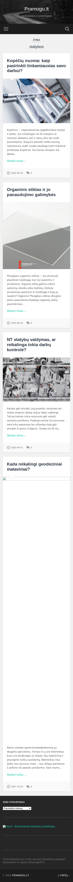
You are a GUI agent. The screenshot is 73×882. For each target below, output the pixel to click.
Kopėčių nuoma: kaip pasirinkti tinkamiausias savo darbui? (36, 65)
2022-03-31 (17, 447)
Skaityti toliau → (17, 161)
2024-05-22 (17, 173)
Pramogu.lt (36, 9)
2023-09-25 (17, 323)
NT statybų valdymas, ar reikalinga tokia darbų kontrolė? (31, 344)
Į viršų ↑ (64, 875)
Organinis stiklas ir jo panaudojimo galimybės (31, 192)
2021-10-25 (17, 786)
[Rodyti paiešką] (67, 29)
